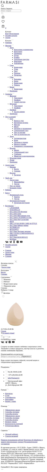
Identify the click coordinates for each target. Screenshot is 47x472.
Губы (11, 77)
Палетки (17, 73)
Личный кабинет (11, 434)
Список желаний (11, 436)
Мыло (16, 127)
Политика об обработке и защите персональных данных (22, 441)
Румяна (16, 57)
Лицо (12, 48)
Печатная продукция (17, 201)
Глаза (12, 65)
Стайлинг (17, 154)
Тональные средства (21, 59)
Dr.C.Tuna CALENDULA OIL (21, 218)
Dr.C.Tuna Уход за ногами (19, 219)
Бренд (7, 193)
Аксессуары (9, 165)
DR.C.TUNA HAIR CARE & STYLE (23, 223)
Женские (13, 96)
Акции (7, 37)
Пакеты (17, 197)
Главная (8, 250)
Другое (16, 184)
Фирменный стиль (17, 195)
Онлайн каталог (11, 36)
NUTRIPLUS (14, 227)
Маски (16, 150)
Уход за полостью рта (22, 134)
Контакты (9, 393)
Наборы (8, 190)
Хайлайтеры (18, 63)
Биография (9, 399)
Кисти (16, 169)
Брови (12, 87)
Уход (15, 71)
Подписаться (26, 356)
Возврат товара (11, 422)
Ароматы (8, 94)
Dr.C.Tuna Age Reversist (18, 212)
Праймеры (18, 53)
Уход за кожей (10, 117)
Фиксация (18, 61)
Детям (12, 160)
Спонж (3, 331)
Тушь (16, 69)
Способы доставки (12, 412)
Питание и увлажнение (22, 128)
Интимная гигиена (21, 123)
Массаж (17, 125)
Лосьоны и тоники (21, 142)
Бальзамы (17, 79)
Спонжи (17, 171)
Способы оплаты (11, 414)
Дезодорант (18, 98)
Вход (7, 34)
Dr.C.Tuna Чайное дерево (19, 225)
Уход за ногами (19, 132)
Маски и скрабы (20, 144)
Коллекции (9, 206)
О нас (7, 395)
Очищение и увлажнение (23, 146)
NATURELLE (15, 210)
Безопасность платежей (14, 424)
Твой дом (8, 178)
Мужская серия (15, 158)
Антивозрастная (20, 138)
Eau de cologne (19, 112)
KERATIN (13, 235)
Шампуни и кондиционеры (24, 156)
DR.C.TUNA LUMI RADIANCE (22, 233)
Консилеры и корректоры (23, 50)
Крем (16, 140)
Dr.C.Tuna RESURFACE (19, 237)
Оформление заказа (12, 410)
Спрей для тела (19, 102)
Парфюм (17, 100)
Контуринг (18, 51)
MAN (12, 221)
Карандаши (18, 67)
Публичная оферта (12, 426)
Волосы (12, 148)
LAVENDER (14, 208)
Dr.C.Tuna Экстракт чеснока (20, 231)
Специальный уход (21, 130)
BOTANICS (14, 229)
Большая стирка (15, 188)
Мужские (13, 104)
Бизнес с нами (10, 401)
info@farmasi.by (13, 378)
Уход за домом (15, 186)
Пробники (13, 91)
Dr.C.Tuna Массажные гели (20, 216)
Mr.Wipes (13, 239)
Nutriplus (8, 43)
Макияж (8, 46)
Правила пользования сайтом (12, 440)
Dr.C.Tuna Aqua (15, 214)
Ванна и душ (19, 121)
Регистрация (14, 34)
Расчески (17, 175)
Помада (17, 85)
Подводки (18, 75)
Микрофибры (19, 182)
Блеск (16, 81)
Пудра (16, 55)
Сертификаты (10, 397)
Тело (11, 119)
